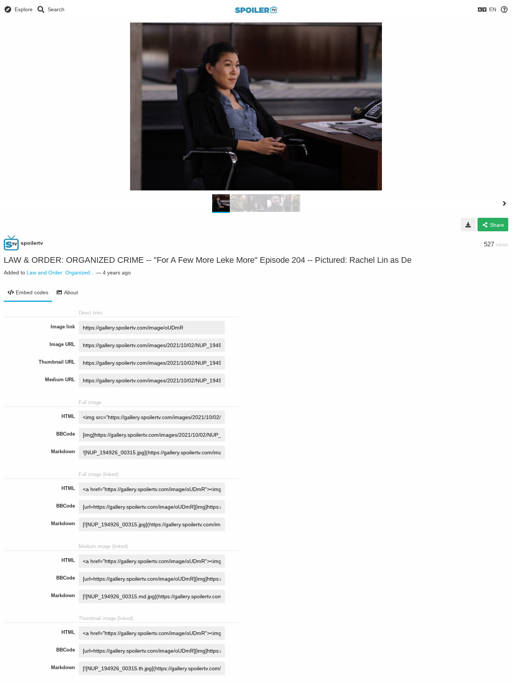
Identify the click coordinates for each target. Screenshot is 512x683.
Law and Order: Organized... (60, 273)
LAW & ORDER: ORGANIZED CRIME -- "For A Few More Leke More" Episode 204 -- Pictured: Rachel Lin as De (208, 260)
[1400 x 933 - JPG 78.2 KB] (468, 224)
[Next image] (504, 203)
